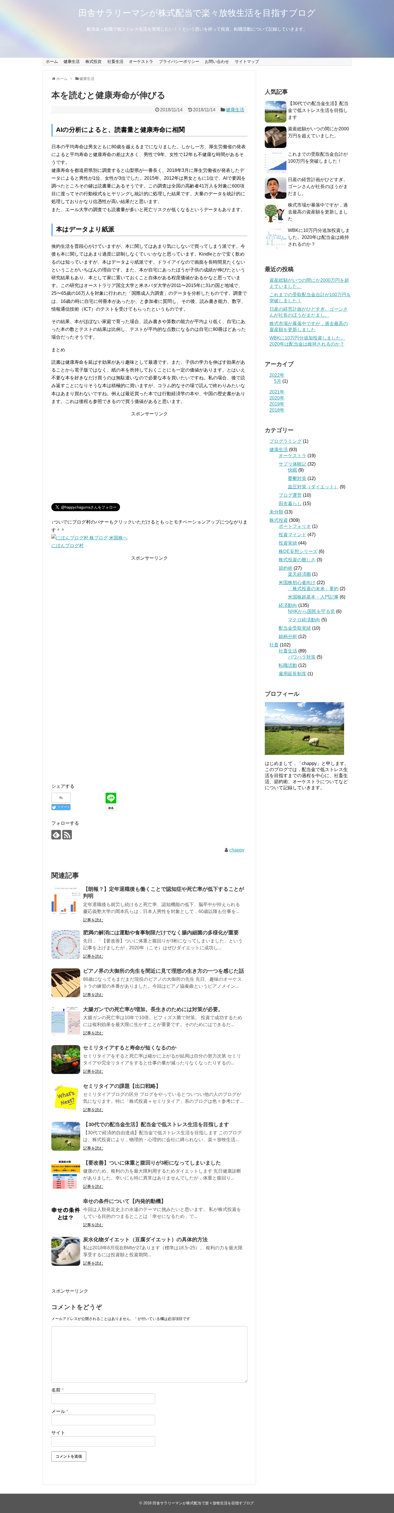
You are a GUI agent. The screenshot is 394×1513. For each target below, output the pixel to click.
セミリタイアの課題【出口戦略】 (122, 1086)
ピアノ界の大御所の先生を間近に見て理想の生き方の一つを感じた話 (163, 971)
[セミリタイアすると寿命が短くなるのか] (65, 1059)
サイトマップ (247, 61)
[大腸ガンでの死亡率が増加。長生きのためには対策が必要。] (65, 1021)
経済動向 (288, 605)
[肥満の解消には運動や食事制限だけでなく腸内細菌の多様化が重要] (65, 944)
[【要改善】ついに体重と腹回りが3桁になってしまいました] (65, 1174)
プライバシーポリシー (179, 61)
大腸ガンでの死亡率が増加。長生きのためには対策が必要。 (153, 1009)
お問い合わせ (217, 61)
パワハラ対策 (302, 657)
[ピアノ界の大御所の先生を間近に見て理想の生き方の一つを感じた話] (65, 982)
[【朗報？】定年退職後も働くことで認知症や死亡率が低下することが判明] (65, 900)
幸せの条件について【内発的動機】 (124, 1201)
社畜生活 (115, 61)
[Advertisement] (149, 458)
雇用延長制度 (292, 673)
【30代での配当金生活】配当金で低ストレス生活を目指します (156, 1124)
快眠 (292, 470)
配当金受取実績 (295, 628)
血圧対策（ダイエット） (313, 486)
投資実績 (288, 543)
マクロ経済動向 (304, 619)
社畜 (274, 644)
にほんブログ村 (67, 545)
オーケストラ (141, 61)
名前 (57, 1390)
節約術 (285, 568)
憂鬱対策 (297, 478)
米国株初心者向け (297, 582)
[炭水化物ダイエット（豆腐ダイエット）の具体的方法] (65, 1251)
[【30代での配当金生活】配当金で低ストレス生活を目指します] (65, 1136)
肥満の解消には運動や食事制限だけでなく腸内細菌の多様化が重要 (161, 932)
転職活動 (288, 665)
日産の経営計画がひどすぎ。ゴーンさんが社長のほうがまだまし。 (318, 186)
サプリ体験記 (292, 464)
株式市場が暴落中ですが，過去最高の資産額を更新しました (318, 212)
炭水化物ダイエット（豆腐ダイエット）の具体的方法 (145, 1239)
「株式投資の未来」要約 (313, 588)
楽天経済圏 (299, 574)
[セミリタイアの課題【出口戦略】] (65, 1097)
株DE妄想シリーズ (298, 551)
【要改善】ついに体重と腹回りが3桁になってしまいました (152, 1163)
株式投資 (93, 61)
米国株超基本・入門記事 (313, 597)
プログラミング (285, 441)
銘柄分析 (288, 636)
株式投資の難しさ (297, 559)
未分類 (276, 511)
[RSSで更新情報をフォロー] (67, 834)
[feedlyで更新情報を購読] (56, 834)
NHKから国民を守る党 (311, 611)
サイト (58, 1432)
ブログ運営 (290, 495)
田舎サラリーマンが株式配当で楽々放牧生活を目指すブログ (197, 13)
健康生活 (71, 61)
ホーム (52, 61)
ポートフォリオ (295, 526)
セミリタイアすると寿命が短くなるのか (130, 1048)
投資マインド (292, 534)
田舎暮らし (290, 503)
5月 (277, 381)
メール (59, 1411)
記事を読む (93, 920)
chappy (236, 850)
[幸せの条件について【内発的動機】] (65, 1213)
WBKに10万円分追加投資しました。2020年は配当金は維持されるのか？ (319, 237)
